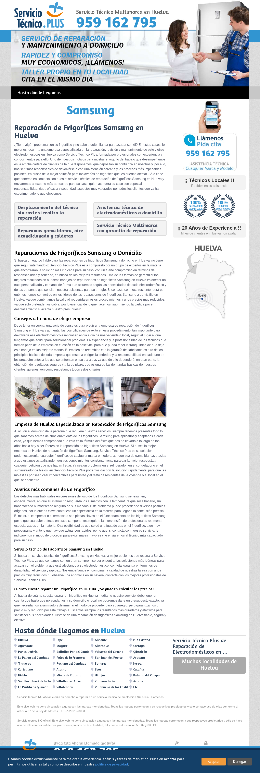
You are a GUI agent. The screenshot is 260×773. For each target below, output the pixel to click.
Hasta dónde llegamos (39, 92)
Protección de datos (226, 743)
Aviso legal (190, 743)
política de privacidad (111, 764)
